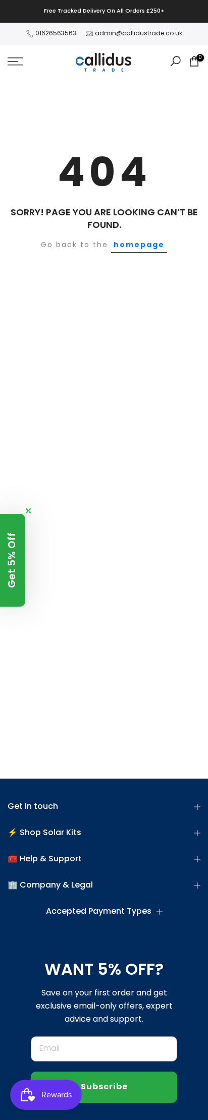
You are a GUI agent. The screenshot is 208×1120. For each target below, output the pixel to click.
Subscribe (104, 1087)
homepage (139, 245)
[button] (12, 560)
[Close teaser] (28, 511)
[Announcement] (104, 11)
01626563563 (55, 34)
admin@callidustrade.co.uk (138, 34)
